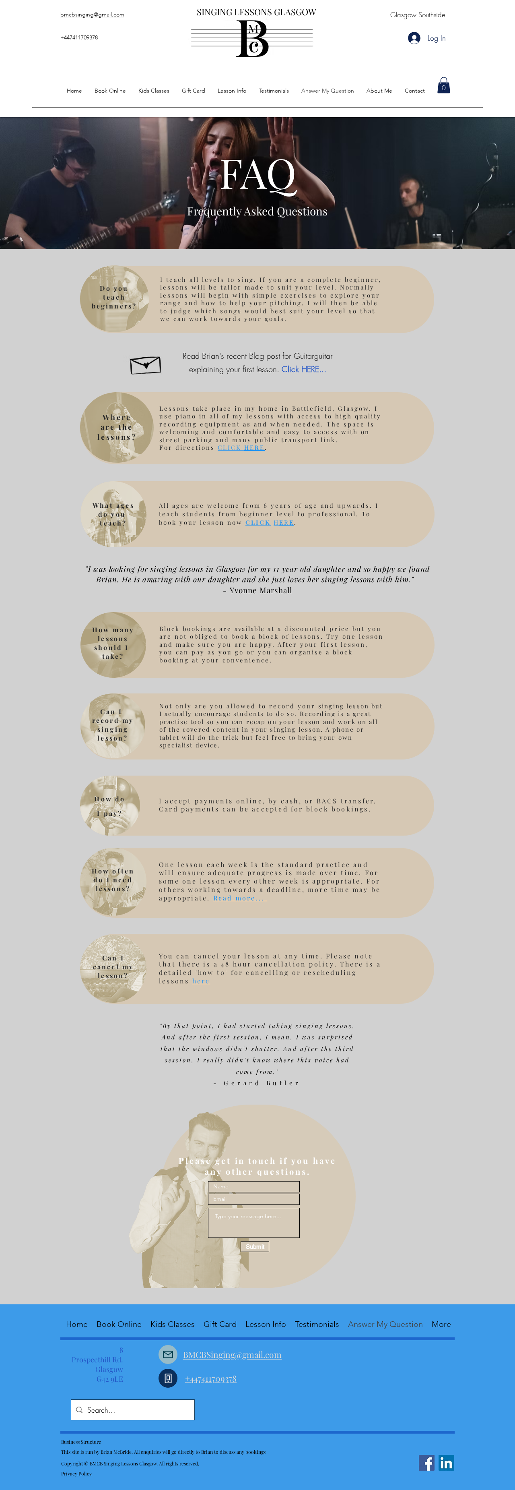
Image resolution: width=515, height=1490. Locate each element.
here (201, 981)
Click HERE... (304, 369)
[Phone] (168, 1378)
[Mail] (168, 1354)
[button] (444, 85)
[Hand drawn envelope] (146, 363)
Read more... (240, 898)
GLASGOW (296, 12)
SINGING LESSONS (235, 12)
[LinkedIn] (446, 1463)
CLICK (258, 522)
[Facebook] (427, 1463)
